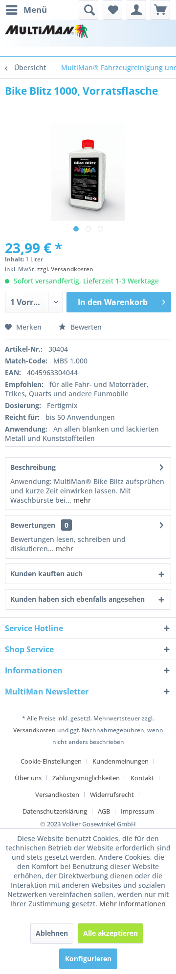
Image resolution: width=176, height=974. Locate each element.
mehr (81, 500)
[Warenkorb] (160, 10)
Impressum (137, 811)
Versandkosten (34, 730)
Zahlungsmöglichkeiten (86, 777)
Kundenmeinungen (120, 761)
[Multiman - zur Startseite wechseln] (46, 33)
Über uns (28, 777)
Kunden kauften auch (46, 573)
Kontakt (142, 777)
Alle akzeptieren (110, 933)
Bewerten (85, 327)
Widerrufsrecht (112, 794)
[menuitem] (26, 10)
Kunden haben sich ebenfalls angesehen (77, 599)
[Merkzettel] (112, 10)
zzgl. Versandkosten (65, 269)
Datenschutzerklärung (54, 811)
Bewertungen (32, 525)
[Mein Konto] (136, 10)
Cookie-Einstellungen (51, 761)
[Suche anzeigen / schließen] (88, 10)
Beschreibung (33, 467)
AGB (104, 811)
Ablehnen (52, 933)
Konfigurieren (88, 958)
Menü (35, 9)
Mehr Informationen (132, 903)
